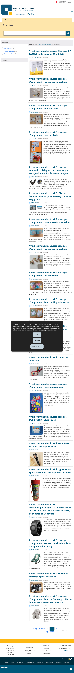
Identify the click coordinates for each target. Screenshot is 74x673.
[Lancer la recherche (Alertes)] (68, 33)
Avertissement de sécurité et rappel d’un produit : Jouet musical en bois (48, 80)
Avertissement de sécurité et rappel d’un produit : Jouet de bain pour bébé (49, 221)
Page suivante (50, 631)
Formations (46, 651)
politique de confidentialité (49, 330)
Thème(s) (5, 42)
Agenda (46, 648)
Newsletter (59, 662)
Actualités (46, 646)
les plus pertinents (45, 44)
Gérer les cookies (37, 346)
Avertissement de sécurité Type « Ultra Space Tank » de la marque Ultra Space (50, 471)
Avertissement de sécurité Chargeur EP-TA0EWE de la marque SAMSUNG (50, 52)
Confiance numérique (10, 653)
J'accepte (37, 334)
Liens (12, 662)
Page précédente (39, 628)
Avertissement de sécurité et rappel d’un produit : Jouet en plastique (48, 385)
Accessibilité (40, 662)
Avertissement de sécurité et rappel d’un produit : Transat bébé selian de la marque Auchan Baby (50, 543)
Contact (7, 662)
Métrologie (10, 646)
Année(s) (4, 60)
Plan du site (20, 662)
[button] (71, 11)
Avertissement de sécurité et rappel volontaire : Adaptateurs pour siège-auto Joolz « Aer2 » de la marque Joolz (49, 170)
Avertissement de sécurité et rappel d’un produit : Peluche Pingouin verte (49, 301)
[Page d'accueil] (5, 20)
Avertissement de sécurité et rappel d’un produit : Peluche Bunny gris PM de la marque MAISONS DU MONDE (50, 599)
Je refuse (37, 340)
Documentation (65, 646)
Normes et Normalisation (29, 646)
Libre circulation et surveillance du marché (29, 652)
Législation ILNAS (65, 648)
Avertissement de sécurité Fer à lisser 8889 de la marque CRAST (49, 445)
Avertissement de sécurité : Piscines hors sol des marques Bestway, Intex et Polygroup (50, 196)
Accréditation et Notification (10, 649)
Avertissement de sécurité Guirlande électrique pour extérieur (48, 575)
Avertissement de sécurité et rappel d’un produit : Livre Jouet (48, 418)
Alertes (10, 20)
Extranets (66, 662)
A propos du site (30, 662)
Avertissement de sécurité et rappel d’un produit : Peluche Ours (48, 107)
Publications (46, 653)
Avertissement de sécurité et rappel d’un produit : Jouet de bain (48, 134)
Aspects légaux (49, 662)
